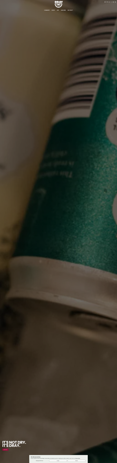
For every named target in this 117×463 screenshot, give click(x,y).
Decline (76, 460)
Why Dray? (70, 10)
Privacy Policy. (78, 458)
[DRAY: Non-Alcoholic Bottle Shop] (58, 4)
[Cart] (113, 2)
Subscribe (63, 10)
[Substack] (107, 2)
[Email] (115, 2)
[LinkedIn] (109, 2)
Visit (58, 10)
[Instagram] (105, 2)
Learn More (5, 449)
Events (53, 10)
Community (47, 10)
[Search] (111, 2)
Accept (58, 460)
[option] (58, 231)
